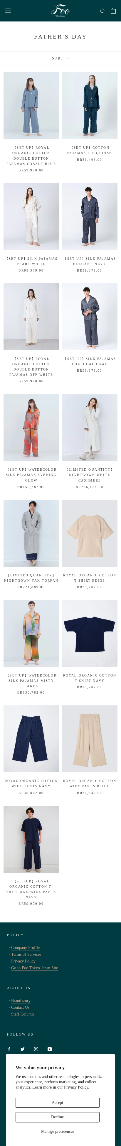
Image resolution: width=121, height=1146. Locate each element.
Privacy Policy (23, 961)
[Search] (102, 10)
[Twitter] (23, 1048)
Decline (57, 1117)
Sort (58, 58)
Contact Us (20, 1007)
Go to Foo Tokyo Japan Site (34, 968)
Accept (57, 1102)
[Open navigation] (8, 11)
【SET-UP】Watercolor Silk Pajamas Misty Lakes (31, 681)
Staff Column (22, 1014)
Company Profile (25, 947)
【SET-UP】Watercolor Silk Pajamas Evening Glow (31, 475)
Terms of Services (26, 954)
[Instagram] (36, 1048)
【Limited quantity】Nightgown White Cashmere (90, 475)
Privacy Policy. (76, 1087)
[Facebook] (9, 1048)
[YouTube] (50, 1048)
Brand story (21, 1000)
